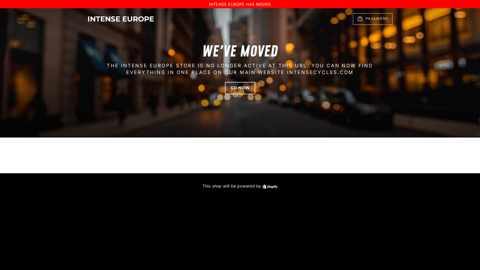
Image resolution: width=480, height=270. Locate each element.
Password (377, 19)
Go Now (240, 88)
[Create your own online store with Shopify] (270, 186)
